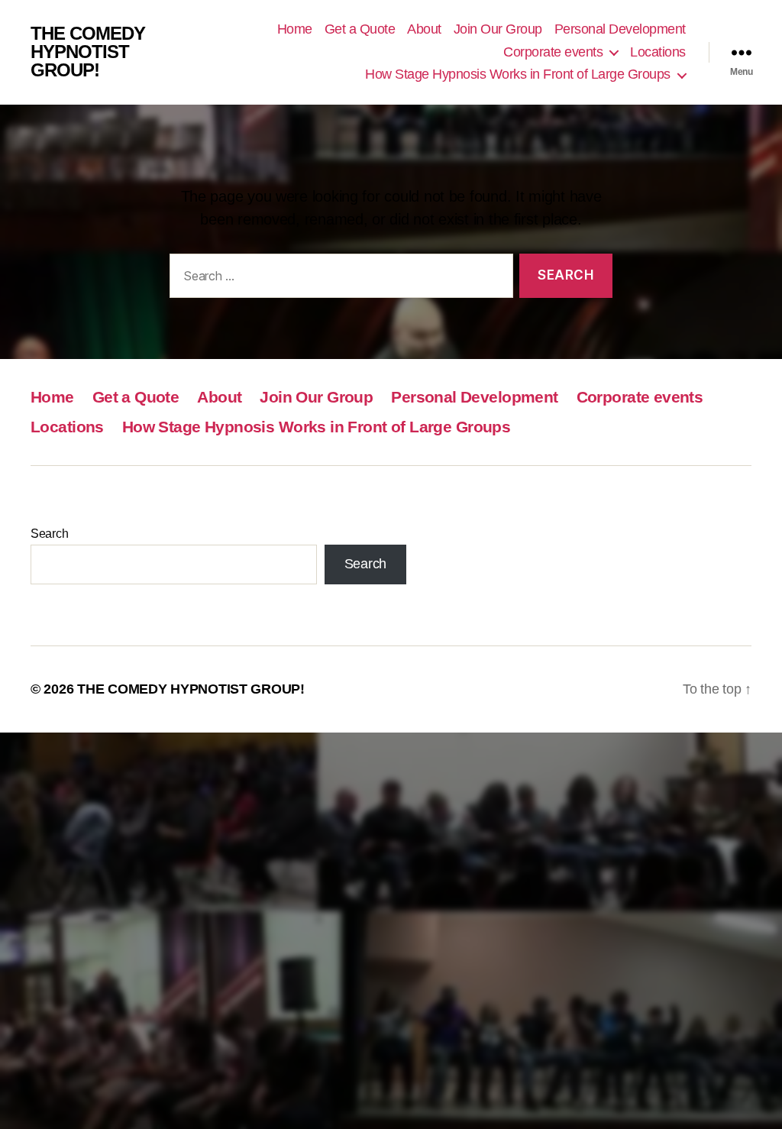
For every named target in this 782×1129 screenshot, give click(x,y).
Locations (658, 52)
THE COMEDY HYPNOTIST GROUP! (88, 51)
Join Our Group (498, 29)
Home (294, 29)
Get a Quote (360, 29)
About (424, 29)
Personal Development (620, 29)
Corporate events (553, 52)
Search (49, 533)
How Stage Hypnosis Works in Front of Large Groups (518, 74)
